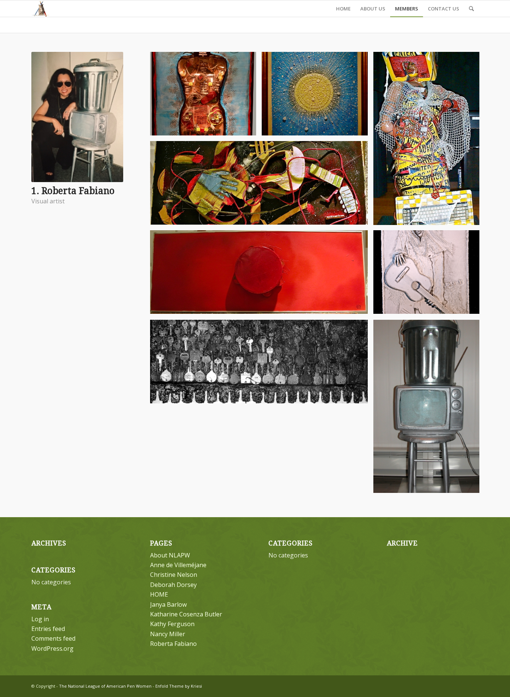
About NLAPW (170, 555)
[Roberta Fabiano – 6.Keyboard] (262, 364)
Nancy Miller (167, 634)
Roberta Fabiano (173, 644)
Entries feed (48, 629)
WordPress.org (52, 648)
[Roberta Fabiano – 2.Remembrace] (317, 96)
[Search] (471, 8)
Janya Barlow (168, 604)
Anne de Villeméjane (178, 565)
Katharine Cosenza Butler (186, 614)
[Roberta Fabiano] (429, 409)
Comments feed (53, 638)
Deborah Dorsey (173, 585)
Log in (40, 619)
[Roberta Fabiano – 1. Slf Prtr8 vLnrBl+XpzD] (206, 96)
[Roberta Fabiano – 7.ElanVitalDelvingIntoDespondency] (429, 274)
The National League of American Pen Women (105, 686)
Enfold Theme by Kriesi (178, 686)
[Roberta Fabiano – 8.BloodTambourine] (262, 274)
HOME (159, 594)
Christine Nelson (173, 575)
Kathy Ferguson (172, 624)
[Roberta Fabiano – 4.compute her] (429, 141)
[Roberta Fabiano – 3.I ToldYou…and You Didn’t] (262, 185)
